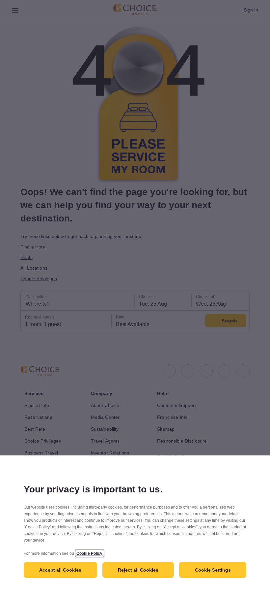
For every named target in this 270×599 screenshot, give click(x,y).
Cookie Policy (89, 553)
